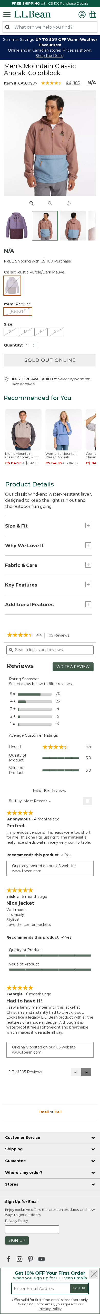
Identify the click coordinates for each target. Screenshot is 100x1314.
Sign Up (79, 1288)
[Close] (93, 1274)
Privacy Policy (50, 1309)
